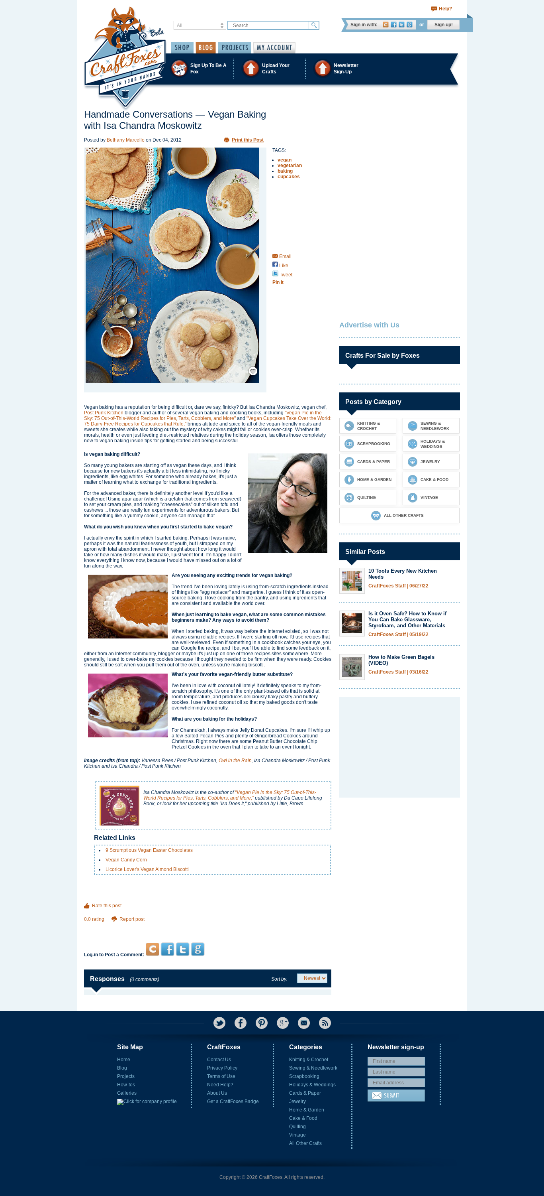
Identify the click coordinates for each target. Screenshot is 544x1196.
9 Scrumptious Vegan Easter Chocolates (149, 850)
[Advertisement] (207, 927)
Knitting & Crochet (308, 1059)
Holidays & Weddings (312, 1085)
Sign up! (443, 25)
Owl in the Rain (235, 760)
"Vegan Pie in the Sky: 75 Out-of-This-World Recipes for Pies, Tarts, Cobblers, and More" (203, 415)
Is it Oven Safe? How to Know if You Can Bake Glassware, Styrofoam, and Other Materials (407, 620)
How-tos (126, 1085)
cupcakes (289, 176)
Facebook (394, 25)
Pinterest (262, 1023)
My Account (274, 47)
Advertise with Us (369, 325)
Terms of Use (221, 1076)
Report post (132, 919)
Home (123, 1059)
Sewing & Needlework (313, 1068)
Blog (122, 1068)
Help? (445, 9)
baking (285, 171)
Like (283, 265)
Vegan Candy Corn (126, 860)
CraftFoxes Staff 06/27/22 (398, 586)
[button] (271, 68)
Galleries (127, 1093)
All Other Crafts (305, 1143)
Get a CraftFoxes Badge (233, 1101)
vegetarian (290, 165)
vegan (285, 160)
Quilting (297, 1126)
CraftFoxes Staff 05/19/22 (398, 634)
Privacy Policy (222, 1068)
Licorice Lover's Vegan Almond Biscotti (147, 869)
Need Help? (220, 1085)
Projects (126, 1076)
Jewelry (297, 1101)
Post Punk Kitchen (103, 413)
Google (410, 25)
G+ (283, 1023)
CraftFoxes (386, 25)
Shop (182, 47)
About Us (217, 1093)
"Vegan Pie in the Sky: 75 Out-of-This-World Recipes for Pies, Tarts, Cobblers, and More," (229, 795)
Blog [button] (206, 47)
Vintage (297, 1135)
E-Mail (304, 1023)
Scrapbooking (304, 1076)
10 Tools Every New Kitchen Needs (402, 574)
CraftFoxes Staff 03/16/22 (398, 672)
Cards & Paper (305, 1093)
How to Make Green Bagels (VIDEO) (401, 660)
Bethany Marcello (126, 140)
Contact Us (219, 1059)
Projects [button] (234, 47)
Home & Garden (306, 1110)
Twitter (402, 25)
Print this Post (248, 140)
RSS (325, 1023)
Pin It (278, 282)
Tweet (285, 275)
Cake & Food (303, 1118)
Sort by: (279, 979)
